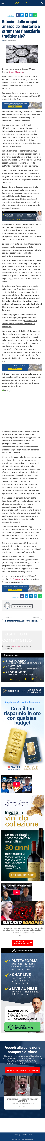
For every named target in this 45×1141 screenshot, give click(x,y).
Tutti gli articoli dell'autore (22, 606)
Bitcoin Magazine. (16, 579)
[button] (3, 3)
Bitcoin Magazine (16, 72)
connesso (16, 646)
